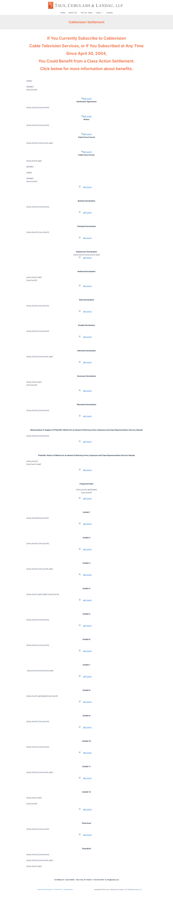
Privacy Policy (58, 889)
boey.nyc (139, 889)
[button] (102, 13)
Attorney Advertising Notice (45, 889)
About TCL (73, 13)
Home (62, 13)
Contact (109, 13)
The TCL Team (86, 13)
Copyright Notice (68, 889)
